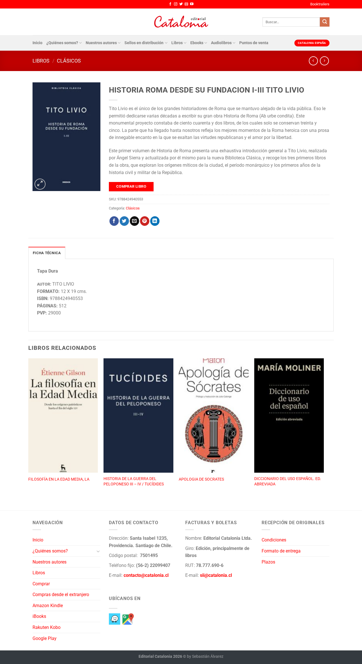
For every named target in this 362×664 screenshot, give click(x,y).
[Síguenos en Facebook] (170, 4)
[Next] (323, 428)
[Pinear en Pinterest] (144, 221)
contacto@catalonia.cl (146, 575)
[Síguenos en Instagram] (175, 4)
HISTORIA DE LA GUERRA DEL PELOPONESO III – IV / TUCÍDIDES (134, 481)
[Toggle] (98, 551)
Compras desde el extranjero (61, 594)
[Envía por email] (134, 221)
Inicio (37, 42)
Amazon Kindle (48, 605)
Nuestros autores (101, 42)
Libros (177, 42)
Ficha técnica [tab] (47, 253)
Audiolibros (221, 42)
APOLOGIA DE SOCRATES (201, 479)
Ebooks (196, 42)
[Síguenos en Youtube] (191, 4)
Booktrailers (319, 4)
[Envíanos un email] (186, 4)
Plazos (268, 562)
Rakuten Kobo (47, 627)
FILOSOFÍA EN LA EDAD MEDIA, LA (58, 479)
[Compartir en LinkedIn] (155, 221)
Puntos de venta (253, 42)
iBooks (39, 616)
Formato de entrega (281, 551)
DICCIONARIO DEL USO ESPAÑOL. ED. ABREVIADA (287, 481)
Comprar (41, 583)
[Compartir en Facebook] (114, 221)
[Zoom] (40, 184)
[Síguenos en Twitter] (181, 4)
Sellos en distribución (143, 42)
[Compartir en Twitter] (124, 221)
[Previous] (28, 428)
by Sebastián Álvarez (205, 656)
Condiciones (274, 540)
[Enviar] (324, 22)
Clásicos (69, 61)
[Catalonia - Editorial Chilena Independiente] (181, 21)
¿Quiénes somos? (62, 42)
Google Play (45, 638)
